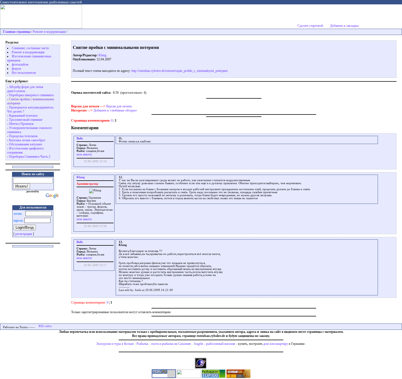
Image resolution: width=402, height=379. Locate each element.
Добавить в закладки (344, 26)
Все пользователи (24, 73)
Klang (102, 55)
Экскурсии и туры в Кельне (115, 344)
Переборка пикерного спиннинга (31, 95)
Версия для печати (119, 106)
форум (16, 68)
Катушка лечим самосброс (27, 140)
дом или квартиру (275, 344)
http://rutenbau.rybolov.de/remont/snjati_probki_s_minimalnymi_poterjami (180, 71)
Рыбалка (142, 344)
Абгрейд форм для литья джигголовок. (25, 89)
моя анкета (84, 154)
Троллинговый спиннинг (26, 120)
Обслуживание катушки (25, 144)
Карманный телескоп (23, 115)
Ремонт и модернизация (49, 32)
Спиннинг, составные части (30, 48)
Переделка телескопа (23, 136)
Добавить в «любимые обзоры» (115, 110)
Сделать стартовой (310, 26)
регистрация (23, 234)
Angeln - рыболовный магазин (214, 344)
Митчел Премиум (21, 124)
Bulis (80, 138)
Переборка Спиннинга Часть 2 (29, 156)
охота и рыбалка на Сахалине (171, 344)
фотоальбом (20, 64)
